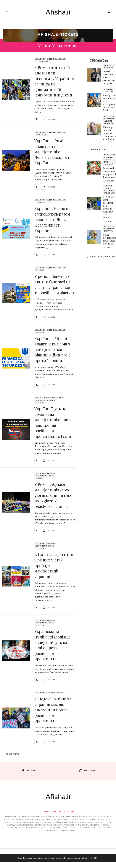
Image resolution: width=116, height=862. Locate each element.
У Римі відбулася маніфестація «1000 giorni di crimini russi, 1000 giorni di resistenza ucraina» (54, 495)
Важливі (39, 398)
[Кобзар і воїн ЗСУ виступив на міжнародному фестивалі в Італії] (95, 100)
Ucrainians (40, 59)
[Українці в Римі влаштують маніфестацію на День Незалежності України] (16, 160)
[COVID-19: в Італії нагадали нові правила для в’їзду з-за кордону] (95, 203)
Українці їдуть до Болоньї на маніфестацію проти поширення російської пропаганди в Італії (53, 422)
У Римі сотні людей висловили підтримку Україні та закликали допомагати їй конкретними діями (54, 81)
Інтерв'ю (108, 68)
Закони (107, 188)
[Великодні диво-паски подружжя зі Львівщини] (95, 168)
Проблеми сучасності (46, 400)
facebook (31, 770)
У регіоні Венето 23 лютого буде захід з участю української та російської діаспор (54, 284)
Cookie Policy (80, 858)
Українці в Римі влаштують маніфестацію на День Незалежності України (52, 151)
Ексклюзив (109, 65)
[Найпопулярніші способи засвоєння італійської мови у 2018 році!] (95, 128)
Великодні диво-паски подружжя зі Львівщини (109, 173)
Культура (108, 92)
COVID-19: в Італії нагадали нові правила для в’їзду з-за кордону (109, 207)
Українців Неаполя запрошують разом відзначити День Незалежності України (52, 219)
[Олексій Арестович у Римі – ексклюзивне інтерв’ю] (95, 75)
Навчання (108, 123)
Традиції (108, 164)
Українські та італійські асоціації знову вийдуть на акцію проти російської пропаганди (52, 645)
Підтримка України (56, 59)
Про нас (57, 811)
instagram (89, 770)
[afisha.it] (58, 12)
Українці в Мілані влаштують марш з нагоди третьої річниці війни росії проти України (52, 349)
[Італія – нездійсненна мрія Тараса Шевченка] (95, 237)
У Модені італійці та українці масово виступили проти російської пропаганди (52, 709)
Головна (46, 811)
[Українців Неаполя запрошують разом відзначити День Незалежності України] (16, 228)
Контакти (69, 811)
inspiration (109, 116)
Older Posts (12, 754)
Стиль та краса (108, 161)
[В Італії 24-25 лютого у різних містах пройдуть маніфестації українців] (16, 576)
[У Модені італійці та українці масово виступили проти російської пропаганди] (16, 718)
